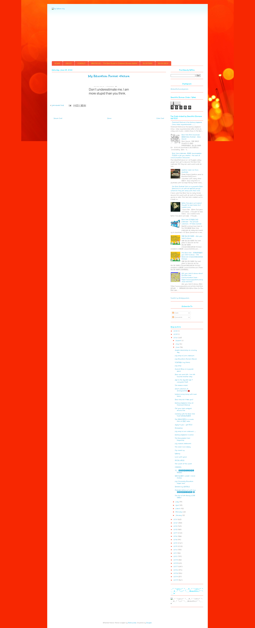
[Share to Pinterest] (84, 105)
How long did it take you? (184, 400)
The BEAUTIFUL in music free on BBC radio (184, 420)
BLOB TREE (147, 63)
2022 (175, 338)
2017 (175, 533)
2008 (175, 563)
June (178, 347)
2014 (175, 543)
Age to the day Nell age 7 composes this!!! (184, 381)
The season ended (181, 385)
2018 (175, 530)
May (177, 502)
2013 (175, 546)
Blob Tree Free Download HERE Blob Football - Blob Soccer (191, 137)
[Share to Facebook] (82, 105)
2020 (175, 523)
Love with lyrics (181, 457)
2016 (175, 536)
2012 (175, 550)
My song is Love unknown (184, 356)
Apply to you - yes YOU (183, 425)
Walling (177, 454)
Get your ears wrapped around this (183, 409)
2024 (175, 331)
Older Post (160, 118)
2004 (175, 577)
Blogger (149, 623)
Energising (178, 428)
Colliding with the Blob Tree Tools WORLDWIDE (185, 415)
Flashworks (132, 623)
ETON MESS (179, 460)
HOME (57, 63)
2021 (175, 519)
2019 (175, 526)
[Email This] (74, 105)
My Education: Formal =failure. (186, 359)
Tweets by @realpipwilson (180, 298)
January (179, 515)
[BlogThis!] (77, 105)
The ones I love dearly (183, 447)
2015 (175, 540)
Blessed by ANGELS (182, 487)
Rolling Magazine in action (184, 435)
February (179, 512)
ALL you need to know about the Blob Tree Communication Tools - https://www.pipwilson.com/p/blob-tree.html (192, 277)
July (177, 344)
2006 (175, 570)
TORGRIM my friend (182, 362)
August (178, 341)
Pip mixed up (180, 450)
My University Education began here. (184, 482)
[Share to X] (79, 105)
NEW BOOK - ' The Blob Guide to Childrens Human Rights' (114, 63)
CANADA (178, 467)
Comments (178, 317)
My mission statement (183, 444)
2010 (175, 556)
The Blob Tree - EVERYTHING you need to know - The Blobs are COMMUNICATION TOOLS (192, 256)
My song (178, 366)
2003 (175, 580)
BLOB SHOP (163, 63)
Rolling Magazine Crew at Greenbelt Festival (184, 404)
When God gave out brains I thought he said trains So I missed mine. (192, 205)
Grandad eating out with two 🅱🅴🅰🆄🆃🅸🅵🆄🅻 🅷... (185, 491)
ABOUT (69, 63)
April (177, 505)
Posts (176, 313)
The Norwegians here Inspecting (182, 439)
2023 (175, 334)
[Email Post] (70, 105)
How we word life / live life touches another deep (185, 375)
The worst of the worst (183, 464)
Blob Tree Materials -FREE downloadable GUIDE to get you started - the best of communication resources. (186, 155)
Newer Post (58, 118)
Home (109, 118)
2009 (175, 560)
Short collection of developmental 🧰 (182, 390)
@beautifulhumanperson (179, 89)
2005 (175, 573)
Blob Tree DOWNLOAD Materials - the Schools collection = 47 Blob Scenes (191, 222)
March (178, 509)
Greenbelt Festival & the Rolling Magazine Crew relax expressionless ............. (187, 123)
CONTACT (81, 63)
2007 (175, 567)
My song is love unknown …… (185, 431)
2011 (175, 553)
